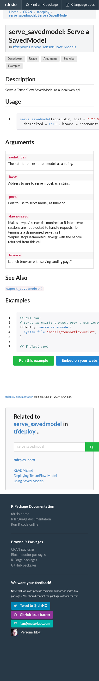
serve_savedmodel (35, 119)
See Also (69, 58)
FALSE (53, 124)
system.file (34, 332)
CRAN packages (23, 549)
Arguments (50, 58)
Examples (14, 66)
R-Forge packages (24, 560)
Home (13, 12)
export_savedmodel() (24, 288)
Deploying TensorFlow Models (36, 476)
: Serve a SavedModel (38, 15)
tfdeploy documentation (19, 397)
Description (15, 58)
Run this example (33, 360)
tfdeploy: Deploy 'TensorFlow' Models (44, 47)
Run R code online (24, 524)
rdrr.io (11, 5)
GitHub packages (23, 565)
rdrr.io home (20, 514)
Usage (33, 58)
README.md (23, 470)
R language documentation (31, 519)
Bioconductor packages (28, 555)
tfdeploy (24, 432)
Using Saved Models (28, 481)
